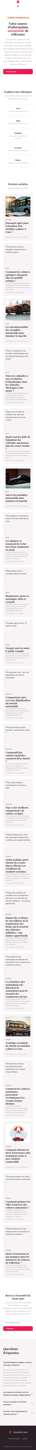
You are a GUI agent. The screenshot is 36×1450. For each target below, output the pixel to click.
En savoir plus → (12, 72)
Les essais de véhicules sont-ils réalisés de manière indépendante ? (17, 1393)
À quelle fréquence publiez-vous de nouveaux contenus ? (17, 1363)
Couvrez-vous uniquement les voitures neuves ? (15, 1412)
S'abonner (10, 1328)
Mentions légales (14, 1438)
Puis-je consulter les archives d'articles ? (15, 1403)
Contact (24, 1438)
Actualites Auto (20, 1432)
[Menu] (18, 6)
